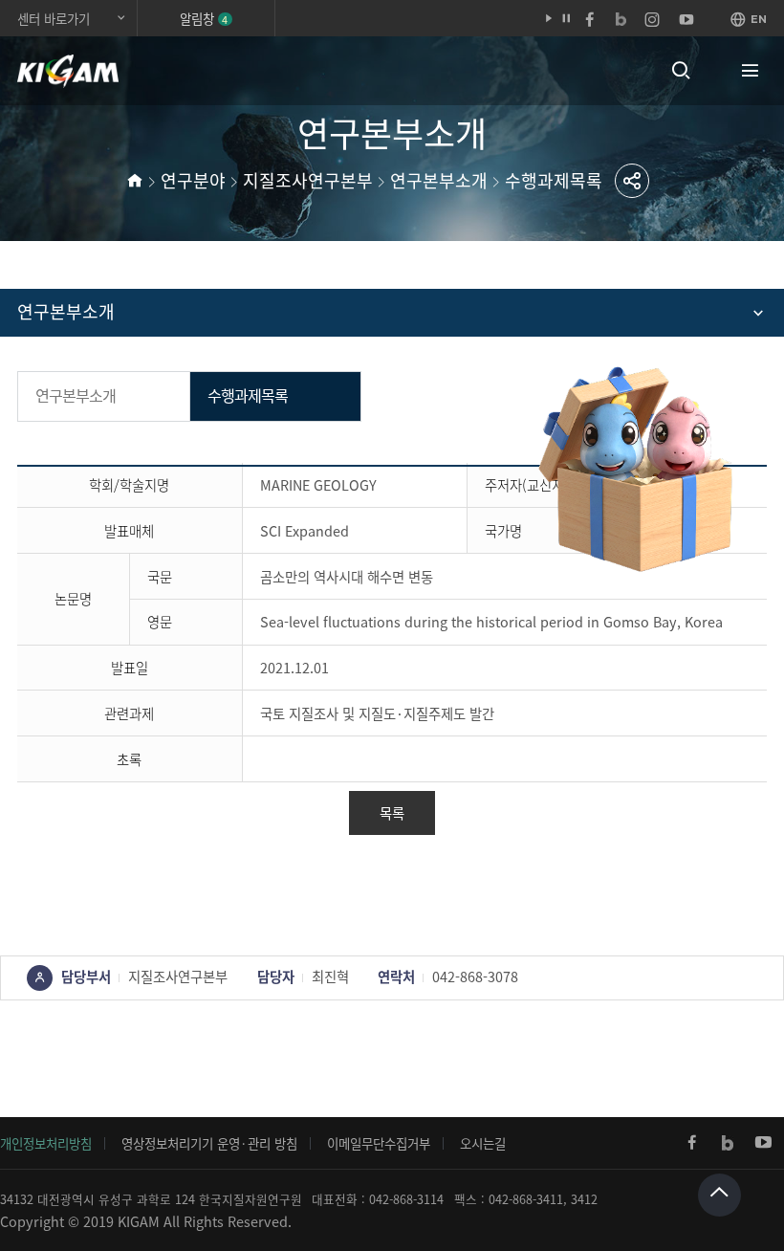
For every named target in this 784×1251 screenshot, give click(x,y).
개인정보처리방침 (46, 1142)
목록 (392, 812)
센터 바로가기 (53, 18)
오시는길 (483, 1142)
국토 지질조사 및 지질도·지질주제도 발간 (377, 713)
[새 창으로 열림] (692, 1143)
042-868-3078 (475, 976)
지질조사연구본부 (308, 180)
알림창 (204, 18)
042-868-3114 (406, 1199)
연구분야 (193, 180)
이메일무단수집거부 (378, 1142)
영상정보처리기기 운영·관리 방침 (209, 1142)
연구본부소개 (439, 180)
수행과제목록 (553, 180)
